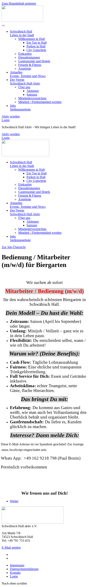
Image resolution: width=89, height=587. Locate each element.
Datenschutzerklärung (24, 569)
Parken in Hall (35, 46)
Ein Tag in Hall (36, 42)
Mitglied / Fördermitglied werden (39, 102)
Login (6, 120)
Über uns (24, 87)
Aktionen (32, 91)
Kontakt (15, 572)
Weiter (14, 501)
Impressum (17, 565)
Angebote (24, 68)
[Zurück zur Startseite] (22, 20)
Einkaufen (25, 53)
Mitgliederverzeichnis (32, 98)
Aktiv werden (11, 116)
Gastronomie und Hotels (34, 61)
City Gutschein (36, 50)
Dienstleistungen (29, 57)
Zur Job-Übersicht (13, 247)
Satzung (31, 94)
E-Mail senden (11, 547)
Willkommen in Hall (31, 39)
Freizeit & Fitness (29, 65)
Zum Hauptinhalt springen (19, 3)
